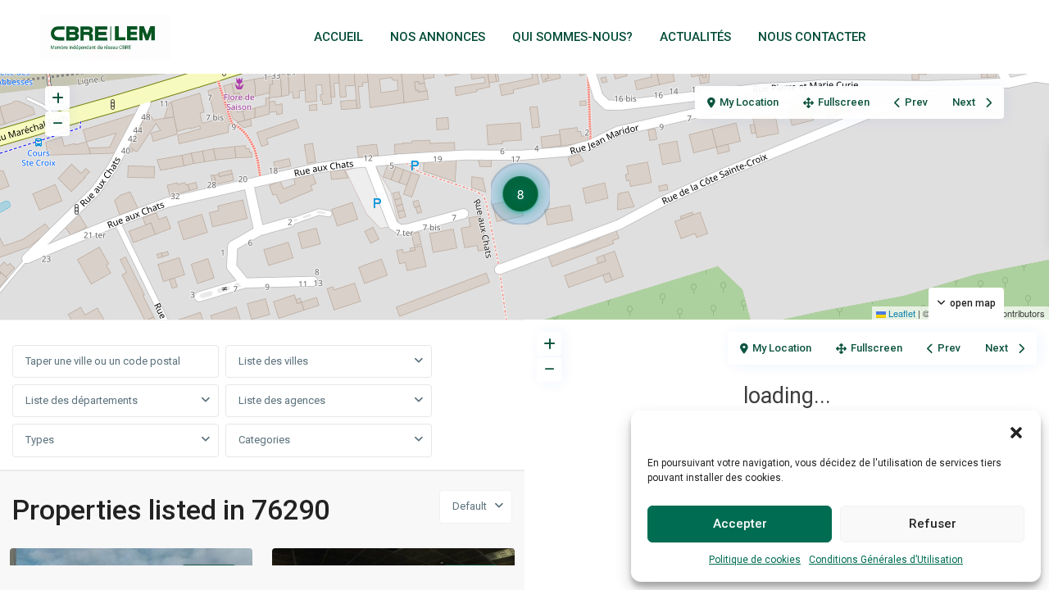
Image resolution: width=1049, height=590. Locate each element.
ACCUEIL (338, 37)
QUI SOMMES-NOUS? (572, 37)
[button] (1016, 431)
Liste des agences (281, 400)
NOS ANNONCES (437, 37)
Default (469, 506)
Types (39, 439)
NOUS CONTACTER (812, 37)
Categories (264, 439)
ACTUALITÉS (695, 37)
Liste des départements (81, 400)
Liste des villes (273, 361)
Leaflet (900, 313)
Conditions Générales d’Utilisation (886, 559)
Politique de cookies (755, 559)
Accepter (740, 523)
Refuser (932, 523)
